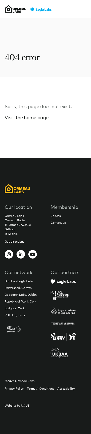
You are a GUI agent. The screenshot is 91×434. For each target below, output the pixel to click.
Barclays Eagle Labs (19, 281)
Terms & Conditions (40, 388)
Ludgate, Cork (15, 308)
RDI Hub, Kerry (15, 315)
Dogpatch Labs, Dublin (21, 295)
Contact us (58, 223)
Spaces (56, 216)
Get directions (14, 241)
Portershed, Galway (18, 288)
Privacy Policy (14, 388)
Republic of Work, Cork (20, 301)
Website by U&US (17, 405)
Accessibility (65, 388)
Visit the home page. (27, 117)
